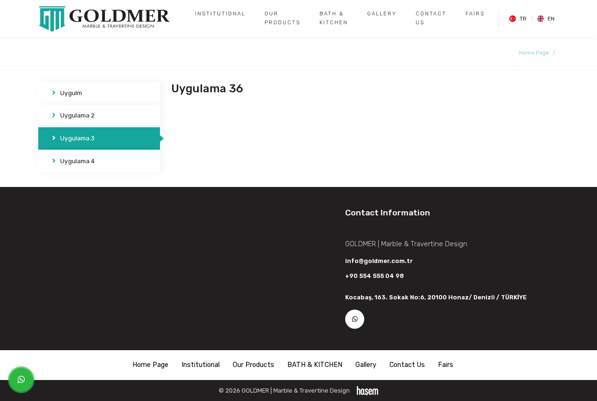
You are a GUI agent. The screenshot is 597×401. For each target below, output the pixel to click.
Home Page (534, 53)
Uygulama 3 (77, 138)
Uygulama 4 (77, 161)
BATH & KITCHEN (333, 18)
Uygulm (71, 93)
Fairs (475, 14)
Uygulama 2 (77, 115)
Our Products (282, 18)
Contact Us (431, 18)
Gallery (381, 14)
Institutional (220, 14)
